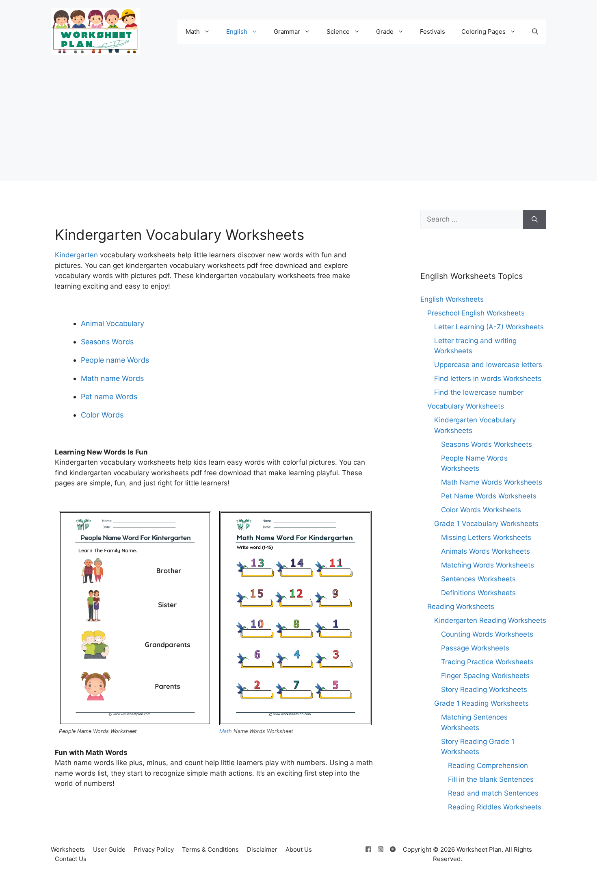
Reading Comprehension (488, 765)
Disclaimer (262, 849)
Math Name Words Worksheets (491, 482)
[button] (535, 32)
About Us (299, 849)
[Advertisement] (298, 124)
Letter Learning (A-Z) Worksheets (489, 327)
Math (193, 31)
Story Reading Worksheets (484, 689)
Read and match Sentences (493, 793)
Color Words (102, 415)
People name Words (115, 360)
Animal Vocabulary (112, 323)
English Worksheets (452, 299)
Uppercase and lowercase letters (488, 365)
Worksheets (68, 849)
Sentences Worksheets (478, 579)
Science (338, 31)
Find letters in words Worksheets (487, 378)
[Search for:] (471, 219)
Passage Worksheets (475, 648)
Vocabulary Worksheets (465, 406)
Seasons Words (107, 341)
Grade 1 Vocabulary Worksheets (486, 524)
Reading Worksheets (460, 606)
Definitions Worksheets (478, 593)
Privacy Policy (154, 849)
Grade (385, 31)
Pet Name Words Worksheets (488, 496)
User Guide (109, 849)
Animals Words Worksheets (485, 551)
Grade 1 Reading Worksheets (481, 703)
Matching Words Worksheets (487, 565)
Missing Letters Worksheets (486, 537)
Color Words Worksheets (481, 510)
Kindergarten (76, 255)
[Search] (534, 219)
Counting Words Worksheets (487, 634)
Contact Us (71, 859)
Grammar (287, 31)
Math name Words (112, 378)
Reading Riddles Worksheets (494, 807)
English (236, 31)
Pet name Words (109, 396)
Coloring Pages (483, 31)
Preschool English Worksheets (476, 313)
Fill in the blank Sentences (491, 779)
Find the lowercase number (478, 392)
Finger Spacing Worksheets (485, 676)
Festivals (432, 31)
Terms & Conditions (210, 849)
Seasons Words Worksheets (486, 444)
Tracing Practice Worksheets (487, 662)
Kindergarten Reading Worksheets (490, 620)
